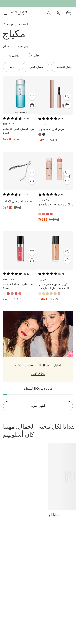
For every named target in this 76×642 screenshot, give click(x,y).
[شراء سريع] (32, 105)
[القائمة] (5, 13)
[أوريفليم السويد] (20, 13)
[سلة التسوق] (68, 13)
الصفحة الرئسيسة (17, 24)
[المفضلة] (32, 96)
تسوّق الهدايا (38, 373)
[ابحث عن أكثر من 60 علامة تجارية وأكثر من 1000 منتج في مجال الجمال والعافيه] (49, 13)
